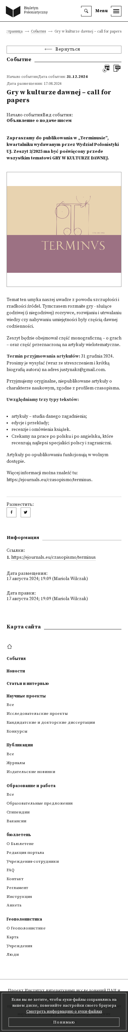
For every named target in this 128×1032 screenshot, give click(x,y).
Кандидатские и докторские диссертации (51, 722)
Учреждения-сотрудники (33, 861)
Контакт (15, 878)
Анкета (14, 905)
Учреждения (19, 946)
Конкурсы (17, 731)
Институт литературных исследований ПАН (71, 990)
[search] (86, 11)
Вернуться (67, 49)
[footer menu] (10, 647)
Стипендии (18, 812)
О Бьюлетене (20, 843)
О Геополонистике (26, 928)
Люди (13, 954)
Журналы (16, 762)
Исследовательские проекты (37, 713)
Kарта (12, 937)
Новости (16, 671)
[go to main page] (28, 12)
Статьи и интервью (28, 683)
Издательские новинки (31, 771)
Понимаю (64, 1022)
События (38, 32)
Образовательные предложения (40, 803)
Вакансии (16, 821)
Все (10, 704)
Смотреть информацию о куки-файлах (64, 1011)
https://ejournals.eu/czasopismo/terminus (49, 480)
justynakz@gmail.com (82, 370)
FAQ (10, 870)
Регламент (17, 887)
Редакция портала (25, 852)
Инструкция (19, 896)
